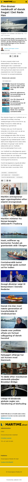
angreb (4, 172)
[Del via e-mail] (17, 56)
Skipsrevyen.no (6, 418)
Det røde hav (7, 81)
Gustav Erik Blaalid (7, 462)
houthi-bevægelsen (8, 177)
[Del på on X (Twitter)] (13, 56)
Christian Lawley (6, 438)
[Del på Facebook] (10, 56)
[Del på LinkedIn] (15, 56)
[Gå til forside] (12, 2)
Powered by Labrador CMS (14, 479)
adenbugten (12, 172)
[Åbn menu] (26, 2)
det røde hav (6, 175)
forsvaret (15, 175)
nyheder (19, 177)
